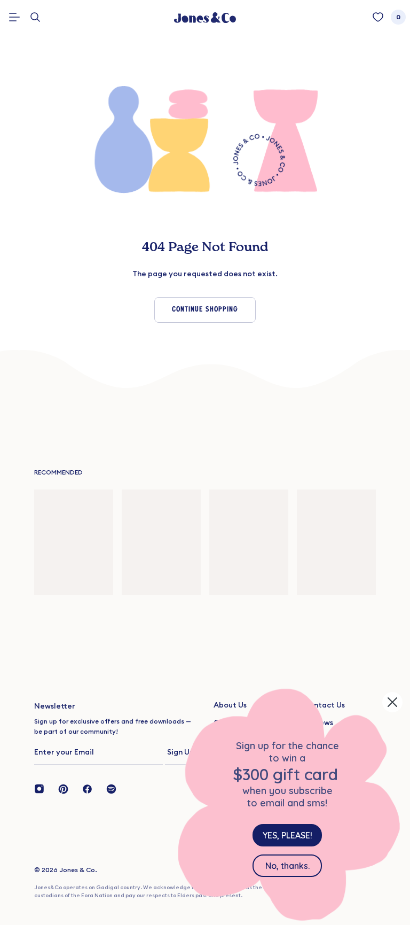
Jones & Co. (78, 870)
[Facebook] (87, 788)
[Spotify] (111, 788)
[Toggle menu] (14, 17)
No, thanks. (287, 865)
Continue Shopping (205, 309)
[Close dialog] (392, 702)
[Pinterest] (63, 788)
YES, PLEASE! (287, 835)
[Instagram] (42, 788)
